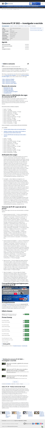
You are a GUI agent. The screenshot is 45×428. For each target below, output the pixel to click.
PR (27, 7)
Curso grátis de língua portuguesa (11, 91)
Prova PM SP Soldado (5, 320)
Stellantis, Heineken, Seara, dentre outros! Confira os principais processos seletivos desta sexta (15, 132)
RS (33, 7)
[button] (23, 314)
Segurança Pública (13, 34)
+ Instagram (21, 383)
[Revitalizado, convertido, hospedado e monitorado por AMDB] (42, 426)
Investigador (12, 32)
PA (24, 7)
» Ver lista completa (5, 341)
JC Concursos (8, 304)
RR (36, 7)
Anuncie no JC (12, 423)
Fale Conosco (8, 423)
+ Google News (13, 383)
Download (27, 314)
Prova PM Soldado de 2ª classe (7, 338)
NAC (3, 7)
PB (25, 7)
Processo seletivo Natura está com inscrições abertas (15, 129)
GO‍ (16, 7)
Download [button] (27, 320)
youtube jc (29, 6)
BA (10, 7)
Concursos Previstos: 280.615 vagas (36, 30)
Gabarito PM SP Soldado (6, 322)
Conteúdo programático (9, 90)
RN (32, 7)
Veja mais (15, 381)
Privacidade (16, 423)
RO (35, 7)
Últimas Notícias (10, 6)
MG (22, 7)
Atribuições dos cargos (8, 89)
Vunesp (11, 38)
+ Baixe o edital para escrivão (8, 80)
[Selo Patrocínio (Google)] (34, 3)
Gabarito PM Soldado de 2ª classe (7, 339)
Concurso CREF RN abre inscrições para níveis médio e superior (15, 135)
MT (19, 7)
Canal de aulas (24, 345)
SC (38, 7)
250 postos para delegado (10, 75)
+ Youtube (17, 383)
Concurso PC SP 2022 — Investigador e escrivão (13, 9)
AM (8, 7)
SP (39, 7)
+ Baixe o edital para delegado (8, 79)
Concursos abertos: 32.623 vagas (35, 28)
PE (28, 7)
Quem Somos (4, 423)
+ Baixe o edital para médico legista (9, 83)
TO (42, 7)
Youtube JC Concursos (17, 345)
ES (14, 7)
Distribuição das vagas (8, 87)
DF (13, 7)
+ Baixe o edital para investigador (9, 81)
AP (7, 7)
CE (11, 7)
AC (4, 7)
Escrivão (15, 32)
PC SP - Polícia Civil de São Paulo (15, 28)
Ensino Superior (12, 35)
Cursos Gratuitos (34, 6)
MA (17, 7)
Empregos (24, 6)
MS (20, 7)
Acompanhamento (7, 92)
